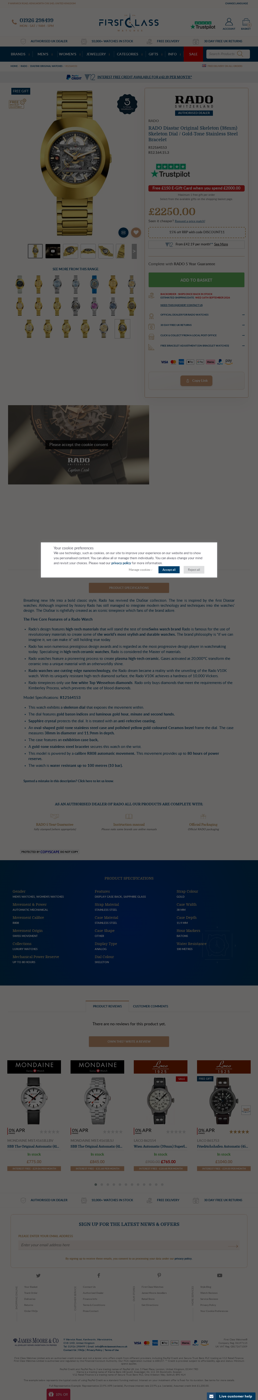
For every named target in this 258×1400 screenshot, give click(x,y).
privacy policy (121, 563)
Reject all (194, 569)
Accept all (169, 569)
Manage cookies (139, 569)
